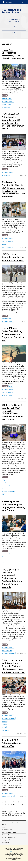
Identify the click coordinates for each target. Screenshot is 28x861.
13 (14, 804)
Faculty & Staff (6, 840)
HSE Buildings (5, 842)
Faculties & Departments (8, 835)
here (11, 850)
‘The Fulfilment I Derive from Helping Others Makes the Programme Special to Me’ (13, 334)
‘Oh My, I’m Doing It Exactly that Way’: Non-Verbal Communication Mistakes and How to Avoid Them (12, 412)
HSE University (8, 2)
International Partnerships (8, 837)
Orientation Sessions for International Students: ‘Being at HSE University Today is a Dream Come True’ (13, 666)
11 (8, 804)
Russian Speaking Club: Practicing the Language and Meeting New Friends (13, 506)
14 (16, 804)
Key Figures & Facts (7, 829)
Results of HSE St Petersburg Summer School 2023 (12, 742)
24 (22, 804)
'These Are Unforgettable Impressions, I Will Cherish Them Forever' (13, 54)
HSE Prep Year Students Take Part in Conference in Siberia (13, 256)
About (4, 824)
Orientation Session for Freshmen (14, 20)
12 (11, 804)
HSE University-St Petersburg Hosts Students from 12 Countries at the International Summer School (13, 121)
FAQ (14, 27)
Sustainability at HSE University (10, 832)
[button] (10, 822)
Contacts (14, 32)
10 (5, 804)
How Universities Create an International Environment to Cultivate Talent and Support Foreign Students (12, 578)
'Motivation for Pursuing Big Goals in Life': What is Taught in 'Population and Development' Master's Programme (13, 189)
